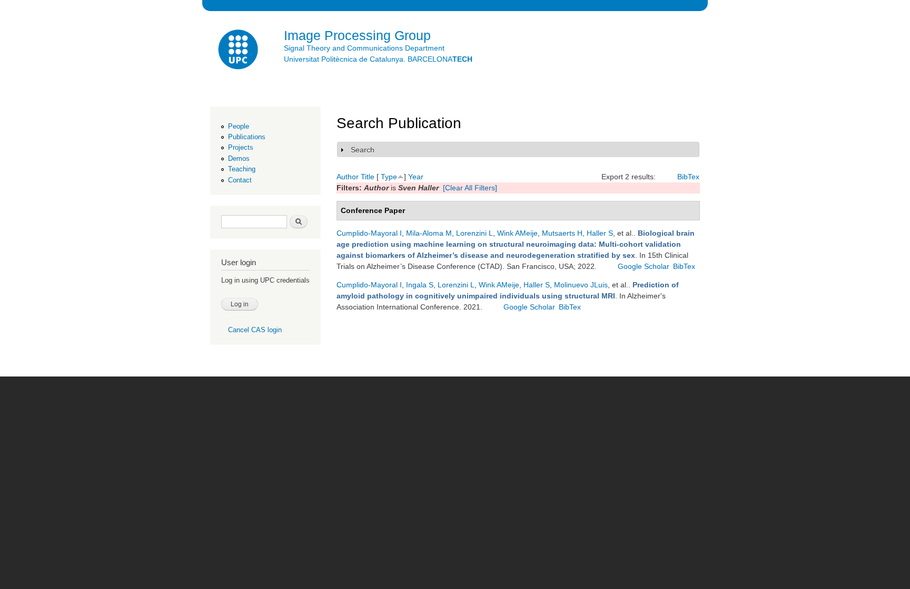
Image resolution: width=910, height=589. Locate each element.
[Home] (239, 51)
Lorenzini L (474, 233)
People (238, 126)
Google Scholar (643, 266)
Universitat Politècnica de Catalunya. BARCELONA (378, 59)
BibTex (688, 176)
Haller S (600, 233)
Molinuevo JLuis (581, 285)
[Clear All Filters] (470, 188)
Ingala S (419, 285)
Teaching (241, 169)
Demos (239, 158)
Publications (246, 137)
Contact (240, 180)
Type (389, 176)
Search (362, 150)
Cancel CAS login (255, 330)
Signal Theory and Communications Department (364, 48)
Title (367, 176)
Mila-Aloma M (429, 233)
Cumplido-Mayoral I (369, 233)
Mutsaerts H (562, 233)
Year (415, 176)
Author (348, 176)
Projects (240, 147)
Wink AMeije (517, 233)
